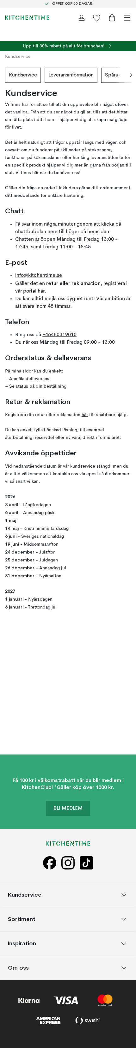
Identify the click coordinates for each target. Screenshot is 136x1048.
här (41, 291)
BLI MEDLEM (68, 808)
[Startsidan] (27, 17)
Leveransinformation (71, 75)
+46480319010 (59, 334)
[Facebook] (49, 863)
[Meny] (127, 17)
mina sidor (22, 371)
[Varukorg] (112, 17)
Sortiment (21, 919)
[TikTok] (86, 863)
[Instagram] (68, 863)
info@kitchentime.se (38, 275)
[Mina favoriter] (96, 17)
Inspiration (22, 943)
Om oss (18, 967)
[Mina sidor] (81, 17)
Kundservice (23, 75)
